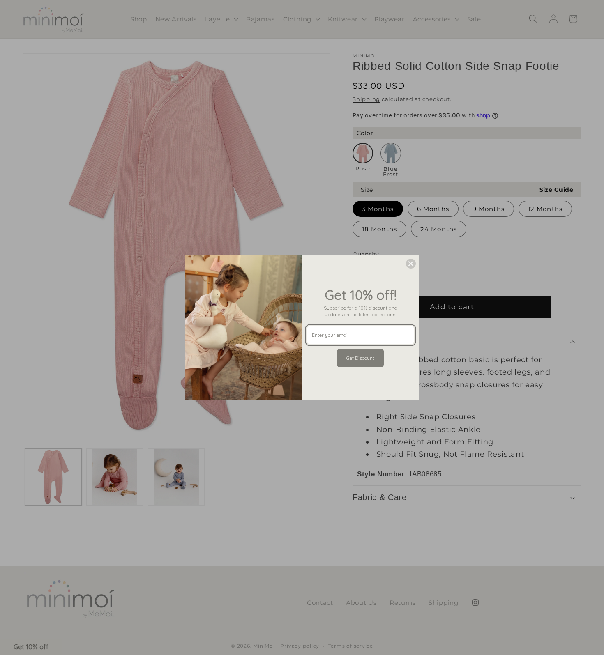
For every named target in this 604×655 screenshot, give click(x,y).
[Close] (411, 264)
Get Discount (360, 358)
